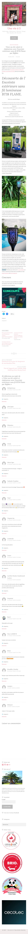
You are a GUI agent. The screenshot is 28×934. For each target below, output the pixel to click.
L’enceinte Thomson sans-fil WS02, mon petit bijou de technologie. (7, 343)
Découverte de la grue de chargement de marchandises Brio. (13, 361)
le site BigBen (21, 269)
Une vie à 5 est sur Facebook (11, 813)
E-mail (4, 799)
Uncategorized (14, 44)
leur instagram (13, 273)
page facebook (5, 273)
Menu (14, 38)
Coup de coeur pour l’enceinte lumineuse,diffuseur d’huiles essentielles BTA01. (18, 335)
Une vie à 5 (14, 28)
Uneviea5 (18, 56)
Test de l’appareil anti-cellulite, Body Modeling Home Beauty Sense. (15, 368)
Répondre (4, 401)
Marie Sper (10, 462)
